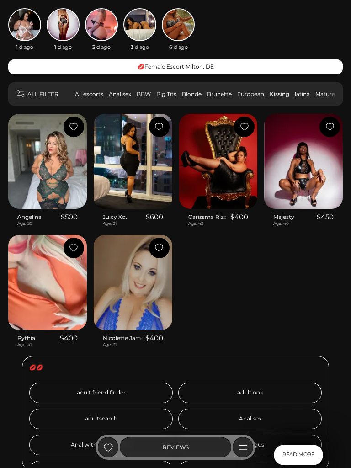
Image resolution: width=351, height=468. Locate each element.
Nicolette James (123, 338)
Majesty (283, 216)
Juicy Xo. (115, 216)
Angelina (29, 216)
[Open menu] (243, 447)
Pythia (26, 338)
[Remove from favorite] (74, 127)
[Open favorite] (108, 447)
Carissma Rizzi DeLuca (208, 216)
